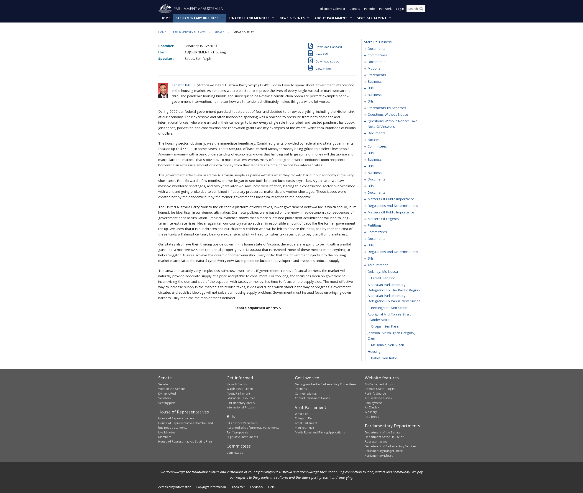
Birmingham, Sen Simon (389, 307)
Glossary (371, 412)
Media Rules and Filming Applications (320, 432)
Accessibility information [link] (174, 487)
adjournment (378, 265)
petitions (375, 225)
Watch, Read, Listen (240, 389)
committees (377, 55)
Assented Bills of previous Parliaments (253, 427)
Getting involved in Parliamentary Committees (325, 384)
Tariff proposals (237, 432)
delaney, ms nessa (383, 271)
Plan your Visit (304, 427)
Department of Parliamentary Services (391, 446)
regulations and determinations (393, 205)
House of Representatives (176, 418)
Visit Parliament (372, 18)
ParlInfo (369, 9)
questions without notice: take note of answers (392, 124)
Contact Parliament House (312, 398)
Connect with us (306, 393)
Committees (235, 452)
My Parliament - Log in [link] (379, 384)
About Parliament (331, 18)
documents (377, 48)
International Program (241, 407)
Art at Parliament (306, 423)
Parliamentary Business (197, 18)
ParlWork (385, 9)
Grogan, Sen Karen (385, 326)
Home (165, 18)
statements (377, 75)
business (375, 81)
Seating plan (166, 403)
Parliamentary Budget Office (384, 451)
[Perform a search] (421, 8)
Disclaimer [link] (238, 487)
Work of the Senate (171, 389)
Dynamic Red (167, 393)
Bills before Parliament (242, 423)
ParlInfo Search (375, 393)
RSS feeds (372, 417)
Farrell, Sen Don (383, 278)
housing (374, 351)
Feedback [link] (256, 487)
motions (374, 68)
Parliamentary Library (241, 403)
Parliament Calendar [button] (331, 9)
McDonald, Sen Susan (387, 345)
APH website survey (378, 398)
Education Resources (241, 398)
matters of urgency (383, 218)
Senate (163, 384)
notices (374, 139)
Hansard (218, 32)
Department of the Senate (383, 432)
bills (371, 88)
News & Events (292, 18)
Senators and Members (249, 18)
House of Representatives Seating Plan (185, 441)
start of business (378, 42)
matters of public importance (391, 199)
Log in (400, 9)
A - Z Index (372, 407)
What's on (302, 414)
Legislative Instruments (242, 437)
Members (164, 437)
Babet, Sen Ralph (384, 358)
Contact (355, 9)
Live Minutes (166, 432)
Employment (373, 403)
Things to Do (303, 418)
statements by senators (387, 107)
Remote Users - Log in (380, 389)
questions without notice (388, 114)
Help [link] (271, 487)
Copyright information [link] (211, 487)
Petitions (301, 389)
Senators (164, 398)
